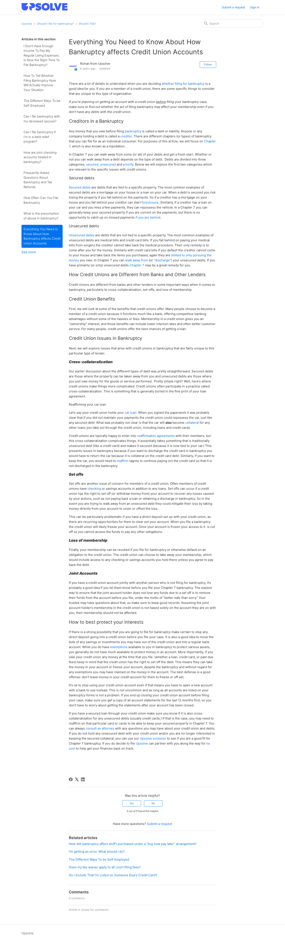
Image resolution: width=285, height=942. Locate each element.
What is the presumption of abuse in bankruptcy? (41, 215)
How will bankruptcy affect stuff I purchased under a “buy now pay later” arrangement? (133, 844)
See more (28, 252)
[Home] (44, 9)
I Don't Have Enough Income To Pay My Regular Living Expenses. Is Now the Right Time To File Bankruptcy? (42, 55)
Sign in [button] (254, 7)
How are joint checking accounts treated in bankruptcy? (40, 157)
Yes (132, 803)
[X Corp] (77, 779)
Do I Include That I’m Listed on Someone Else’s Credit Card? (113, 875)
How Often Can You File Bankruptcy (41, 200)
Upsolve (26, 23)
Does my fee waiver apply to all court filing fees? (105, 867)
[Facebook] (71, 779)
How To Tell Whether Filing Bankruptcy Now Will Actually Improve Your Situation (40, 83)
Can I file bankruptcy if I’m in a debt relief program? (40, 136)
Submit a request (233, 7)
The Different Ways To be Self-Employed (42, 103)
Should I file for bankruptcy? (55, 23)
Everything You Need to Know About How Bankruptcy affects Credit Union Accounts (42, 236)
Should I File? (87, 23)
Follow (208, 64)
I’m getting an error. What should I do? (97, 851)
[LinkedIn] (83, 779)
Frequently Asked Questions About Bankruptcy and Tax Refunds (38, 180)
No (153, 803)
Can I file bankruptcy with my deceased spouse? (42, 118)
